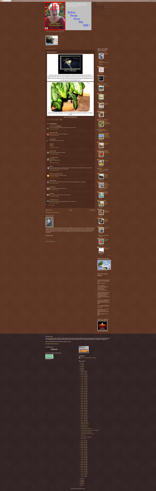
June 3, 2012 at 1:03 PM (54, 170)
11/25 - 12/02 (83, 379)
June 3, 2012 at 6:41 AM (54, 135)
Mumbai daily (101, 75)
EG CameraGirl (52, 132)
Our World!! (83, 435)
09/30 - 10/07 (83, 393)
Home (70, 210)
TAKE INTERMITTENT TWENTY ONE (106, 211)
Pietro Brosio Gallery (103, 52)
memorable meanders (103, 191)
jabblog (100, 66)
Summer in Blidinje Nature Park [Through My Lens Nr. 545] (107, 136)
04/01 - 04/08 (83, 454)
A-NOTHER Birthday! (106, 193)
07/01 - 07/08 (83, 415)
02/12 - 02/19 (83, 466)
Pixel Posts (101, 226)
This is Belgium (53, 157)
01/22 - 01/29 (83, 471)
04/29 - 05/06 (83, 447)
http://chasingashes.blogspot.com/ (51, 343)
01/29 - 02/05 (83, 469)
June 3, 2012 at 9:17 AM (54, 162)
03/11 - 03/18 (83, 459)
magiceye (51, 139)
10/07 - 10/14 (83, 391)
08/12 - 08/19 (83, 405)
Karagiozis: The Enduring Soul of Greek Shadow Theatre (104, 170)
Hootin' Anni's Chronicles (103, 235)
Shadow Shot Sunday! (85, 423)
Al (50, 166)
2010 (81, 480)
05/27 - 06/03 (83, 440)
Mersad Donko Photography (104, 133)
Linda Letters (101, 111)
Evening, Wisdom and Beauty (86, 428)
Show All (109, 255)
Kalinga (105, 76)
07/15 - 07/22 (83, 411)
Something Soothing (106, 104)
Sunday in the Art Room (106, 144)
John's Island (101, 159)
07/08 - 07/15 (83, 413)
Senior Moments (102, 129)
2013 (81, 368)
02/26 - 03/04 (83, 462)
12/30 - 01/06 (83, 371)
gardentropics (101, 173)
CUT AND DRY (101, 102)
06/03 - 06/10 (83, 422)
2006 (81, 485)
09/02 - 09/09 (83, 400)
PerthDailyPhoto (53, 199)
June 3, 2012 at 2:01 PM (54, 183)
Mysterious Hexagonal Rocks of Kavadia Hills (106, 176)
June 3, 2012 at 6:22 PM (54, 189)
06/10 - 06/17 (83, 420)
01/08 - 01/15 (83, 474)
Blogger (83, 488)
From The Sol (101, 142)
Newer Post (48, 210)
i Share (100, 168)
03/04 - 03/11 (83, 461)
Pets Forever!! (83, 438)
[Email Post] (61, 119)
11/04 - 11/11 (83, 384)
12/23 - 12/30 (83, 373)
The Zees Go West (102, 200)
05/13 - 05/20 (83, 444)
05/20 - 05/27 (83, 442)
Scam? (105, 94)
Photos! (105, 112)
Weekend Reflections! (85, 425)
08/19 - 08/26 (83, 403)
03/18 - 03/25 (83, 457)
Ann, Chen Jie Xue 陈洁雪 (54, 126)
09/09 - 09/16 (83, 398)
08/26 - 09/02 (83, 401)
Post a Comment (51, 205)
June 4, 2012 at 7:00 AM (54, 202)
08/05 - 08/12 (83, 406)
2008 (81, 483)
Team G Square (102, 247)
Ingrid (51, 193)
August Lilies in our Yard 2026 (106, 152)
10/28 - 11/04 (83, 386)
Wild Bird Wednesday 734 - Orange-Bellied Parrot (107, 123)
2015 (81, 364)
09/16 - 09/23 (83, 396)
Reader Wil (52, 180)
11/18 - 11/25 (83, 381)
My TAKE (100, 209)
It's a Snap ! (101, 218)
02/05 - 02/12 (83, 467)
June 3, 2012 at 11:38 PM (54, 196)
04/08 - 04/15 (83, 452)
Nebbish (105, 67)
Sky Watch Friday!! (84, 426)
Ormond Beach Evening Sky (103, 130)
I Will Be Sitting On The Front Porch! (87, 433)
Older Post (92, 210)
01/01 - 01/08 (83, 476)
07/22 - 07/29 (83, 410)
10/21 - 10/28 (83, 388)
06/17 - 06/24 (83, 418)
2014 (81, 366)
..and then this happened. (106, 240)
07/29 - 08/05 (83, 408)
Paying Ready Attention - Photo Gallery (103, 120)
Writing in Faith (102, 182)
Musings (100, 93)
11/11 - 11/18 (83, 383)
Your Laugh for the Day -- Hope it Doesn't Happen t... (90, 430)
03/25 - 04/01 (83, 456)
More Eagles (106, 160)
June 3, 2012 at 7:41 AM (54, 147)
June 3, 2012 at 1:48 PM (54, 176)
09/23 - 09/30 (83, 395)
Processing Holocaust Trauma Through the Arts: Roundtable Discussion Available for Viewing (104, 186)
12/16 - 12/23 (83, 374)
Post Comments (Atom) (55, 212)
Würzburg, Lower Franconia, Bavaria (106, 203)
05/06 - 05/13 (83, 445)
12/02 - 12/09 (83, 378)
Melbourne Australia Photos (55, 173)
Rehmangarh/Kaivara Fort (107, 249)
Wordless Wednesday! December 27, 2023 (106, 220)
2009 (81, 481)
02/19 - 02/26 (83, 464)
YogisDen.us (101, 61)
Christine (51, 186)
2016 (81, 363)
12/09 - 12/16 (83, 376)
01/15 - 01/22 (83, 472)
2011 (81, 478)
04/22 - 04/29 (83, 449)
